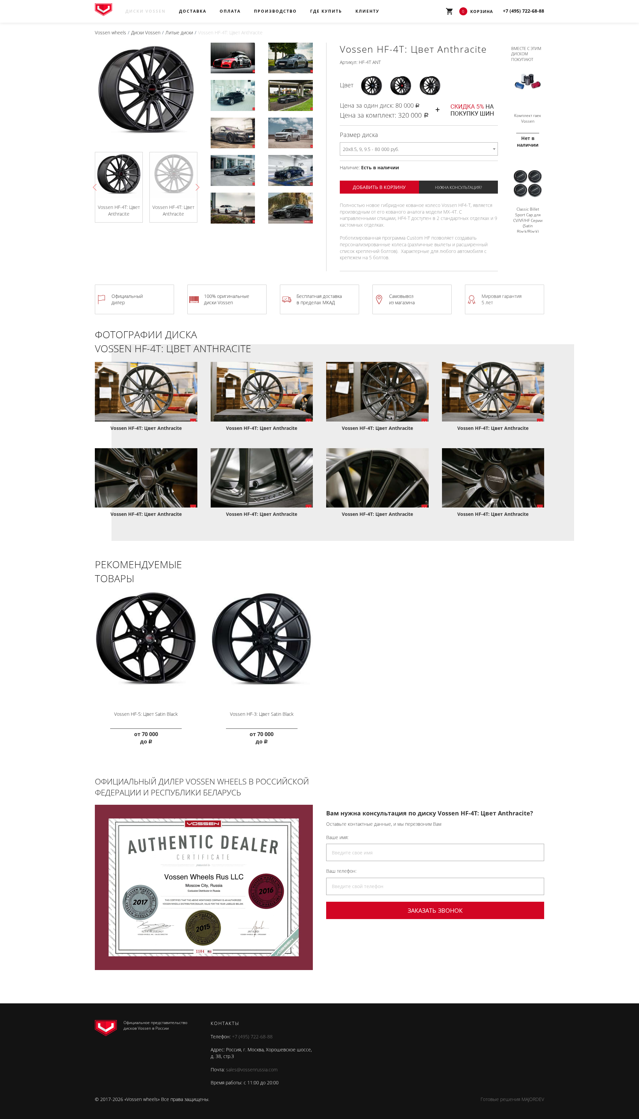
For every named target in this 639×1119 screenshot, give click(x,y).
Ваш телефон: (341, 871)
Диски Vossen (145, 11)
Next (196, 187)
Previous (96, 187)
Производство (275, 11)
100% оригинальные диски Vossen (226, 299)
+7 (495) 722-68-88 (252, 1036)
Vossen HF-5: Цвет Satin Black (146, 714)
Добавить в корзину (379, 187)
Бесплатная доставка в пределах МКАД (319, 299)
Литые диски (179, 32)
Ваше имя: (337, 837)
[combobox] (419, 149)
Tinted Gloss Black (430, 85)
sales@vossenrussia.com (252, 1069)
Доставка (192, 11)
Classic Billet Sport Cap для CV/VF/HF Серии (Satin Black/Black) (527, 220)
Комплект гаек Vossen (527, 118)
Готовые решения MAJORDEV (512, 1099)
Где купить (326, 11)
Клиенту (367, 11)
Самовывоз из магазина (402, 299)
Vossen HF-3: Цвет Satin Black (262, 714)
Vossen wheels (110, 32)
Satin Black (371, 85)
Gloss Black (401, 85)
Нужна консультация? (458, 187)
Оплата (230, 11)
